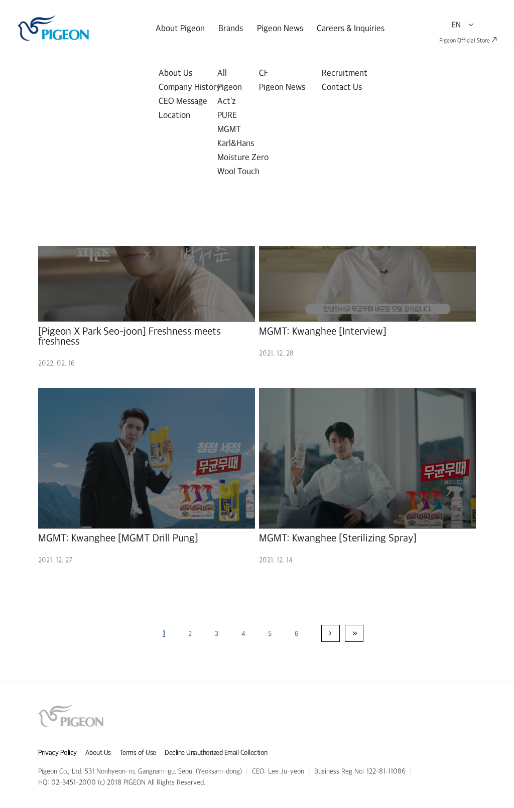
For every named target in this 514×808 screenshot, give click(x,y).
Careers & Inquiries (350, 28)
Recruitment (344, 73)
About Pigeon (180, 28)
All (222, 73)
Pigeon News (280, 28)
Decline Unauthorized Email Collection (216, 752)
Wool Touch (238, 171)
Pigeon (229, 87)
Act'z (226, 101)
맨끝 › (354, 633)
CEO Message (183, 101)
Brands (230, 28)
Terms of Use (137, 752)
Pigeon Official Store (465, 40)
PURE (227, 115)
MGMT (229, 129)
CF (264, 73)
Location (174, 115)
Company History (190, 87)
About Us (175, 73)
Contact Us (342, 87)
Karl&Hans (235, 143)
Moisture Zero (243, 157)
